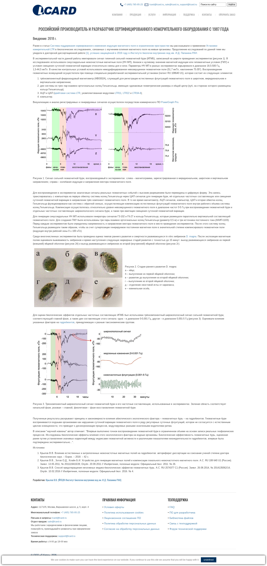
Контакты (207, 14)
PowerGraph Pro (169, 102)
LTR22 (126, 93)
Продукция (135, 14)
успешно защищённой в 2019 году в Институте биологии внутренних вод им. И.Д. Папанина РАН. (144, 53)
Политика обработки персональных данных (130, 523)
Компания (117, 14)
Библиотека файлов (181, 518)
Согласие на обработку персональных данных (131, 528)
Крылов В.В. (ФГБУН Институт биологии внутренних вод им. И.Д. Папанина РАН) (83, 480)
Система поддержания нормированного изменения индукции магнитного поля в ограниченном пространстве (109, 45)
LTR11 (118, 93)
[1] (87, 53)
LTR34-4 (136, 93)
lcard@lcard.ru (156, 4)
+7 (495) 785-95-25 (133, 4)
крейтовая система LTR (67, 93)
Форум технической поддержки (188, 528)
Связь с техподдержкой (183, 523)
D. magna (191, 236)
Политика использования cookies (123, 512)
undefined (209, 560)
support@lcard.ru (188, 4)
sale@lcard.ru (172, 4)
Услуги (151, 14)
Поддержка (189, 14)
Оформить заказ (227, 14)
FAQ (172, 507)
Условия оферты (114, 507)
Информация (169, 14)
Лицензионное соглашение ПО (122, 518)
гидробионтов (67, 322)
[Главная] (62, 9)
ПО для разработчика (182, 512)
